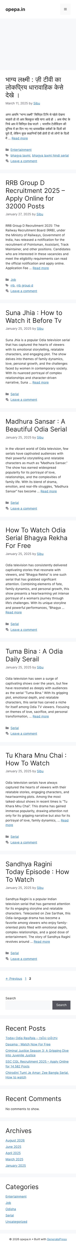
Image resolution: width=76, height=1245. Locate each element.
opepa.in (15, 9)
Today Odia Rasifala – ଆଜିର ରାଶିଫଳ (32, 1038)
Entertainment (21, 150)
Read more (20, 138)
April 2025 (13, 1153)
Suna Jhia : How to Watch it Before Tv (34, 316)
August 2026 (15, 1140)
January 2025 (16, 1165)
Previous (14, 978)
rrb (13, 285)
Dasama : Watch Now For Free (28, 1044)
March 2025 (14, 1159)
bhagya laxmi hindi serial (50, 155)
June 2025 (13, 1147)
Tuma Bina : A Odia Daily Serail (34, 655)
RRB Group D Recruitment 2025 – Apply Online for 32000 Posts (35, 194)
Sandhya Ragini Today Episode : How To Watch (37, 871)
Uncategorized (16, 1222)
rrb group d (25, 285)
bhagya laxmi (20, 155)
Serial (15, 394)
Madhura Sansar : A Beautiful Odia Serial (36, 425)
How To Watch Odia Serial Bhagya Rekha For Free (37, 537)
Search (11, 998)
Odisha (11, 1209)
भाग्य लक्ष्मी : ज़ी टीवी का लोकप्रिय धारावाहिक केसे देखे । (34, 87)
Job (13, 280)
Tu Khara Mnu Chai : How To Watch (36, 759)
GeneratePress (57, 1239)
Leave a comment (24, 161)
